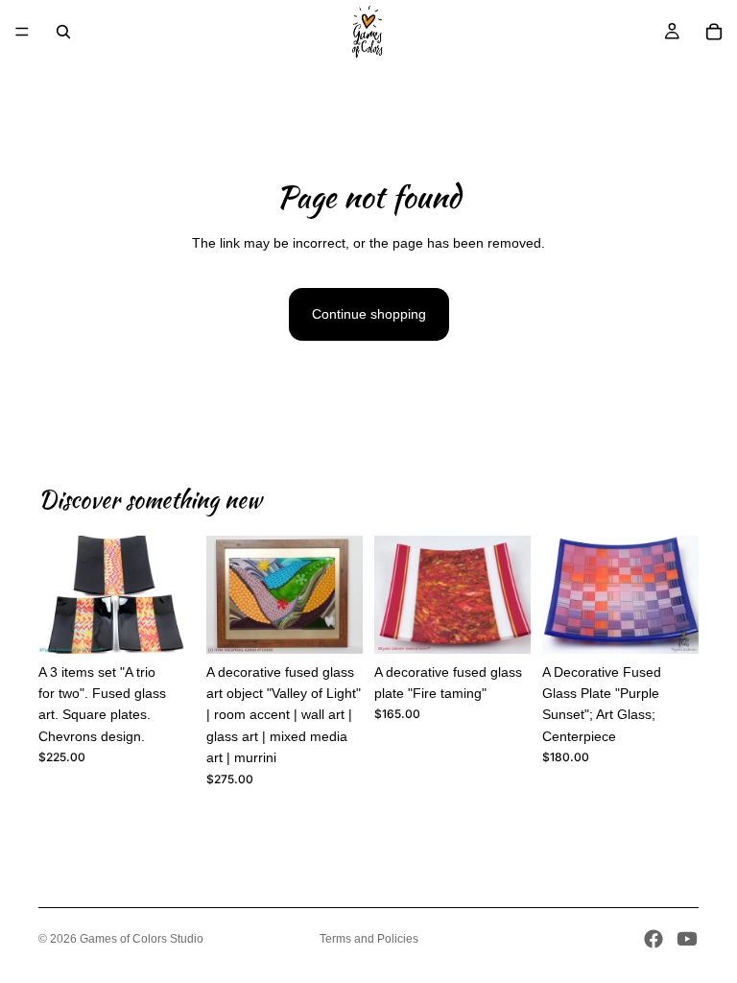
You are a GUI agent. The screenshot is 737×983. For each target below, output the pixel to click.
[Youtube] (687, 938)
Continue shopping (369, 314)
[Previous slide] (59, 595)
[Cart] (714, 32)
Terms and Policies (369, 939)
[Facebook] (653, 938)
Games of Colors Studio (141, 939)
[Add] (165, 624)
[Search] (63, 32)
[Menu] (22, 32)
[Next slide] (174, 595)
